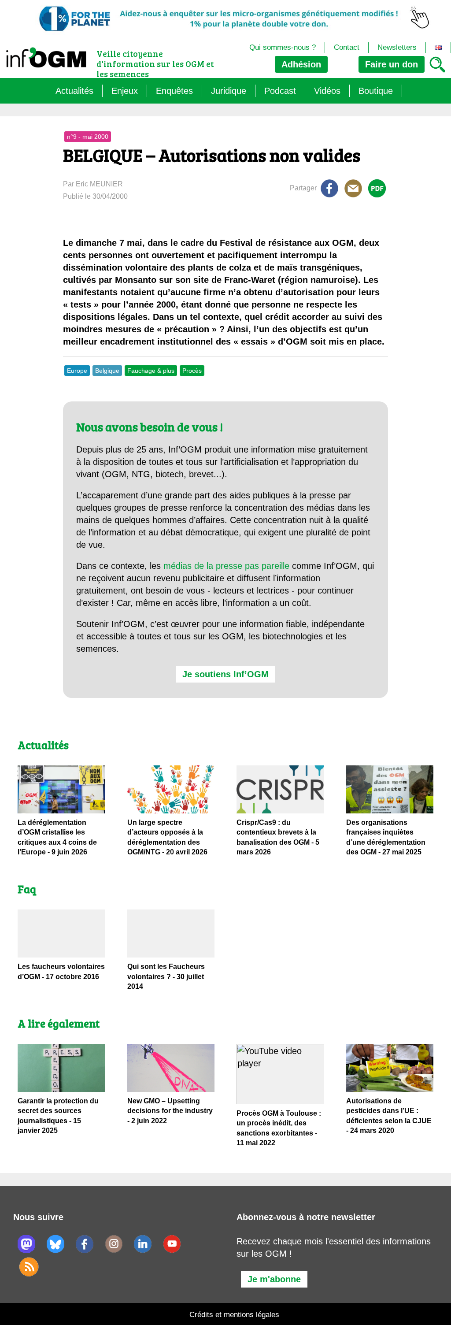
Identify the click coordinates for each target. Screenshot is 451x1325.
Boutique (376, 91)
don (391, 64)
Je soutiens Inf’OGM (225, 674)
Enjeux (124, 91)
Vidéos (327, 91)
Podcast (280, 91)
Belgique (107, 370)
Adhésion (301, 64)
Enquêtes (174, 91)
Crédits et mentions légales (234, 1314)
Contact (346, 47)
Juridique (228, 91)
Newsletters (397, 47)
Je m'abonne (274, 1279)
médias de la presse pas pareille (226, 566)
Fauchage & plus (150, 370)
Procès (192, 370)
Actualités (74, 91)
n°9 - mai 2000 (87, 136)
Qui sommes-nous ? (282, 47)
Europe (77, 370)
